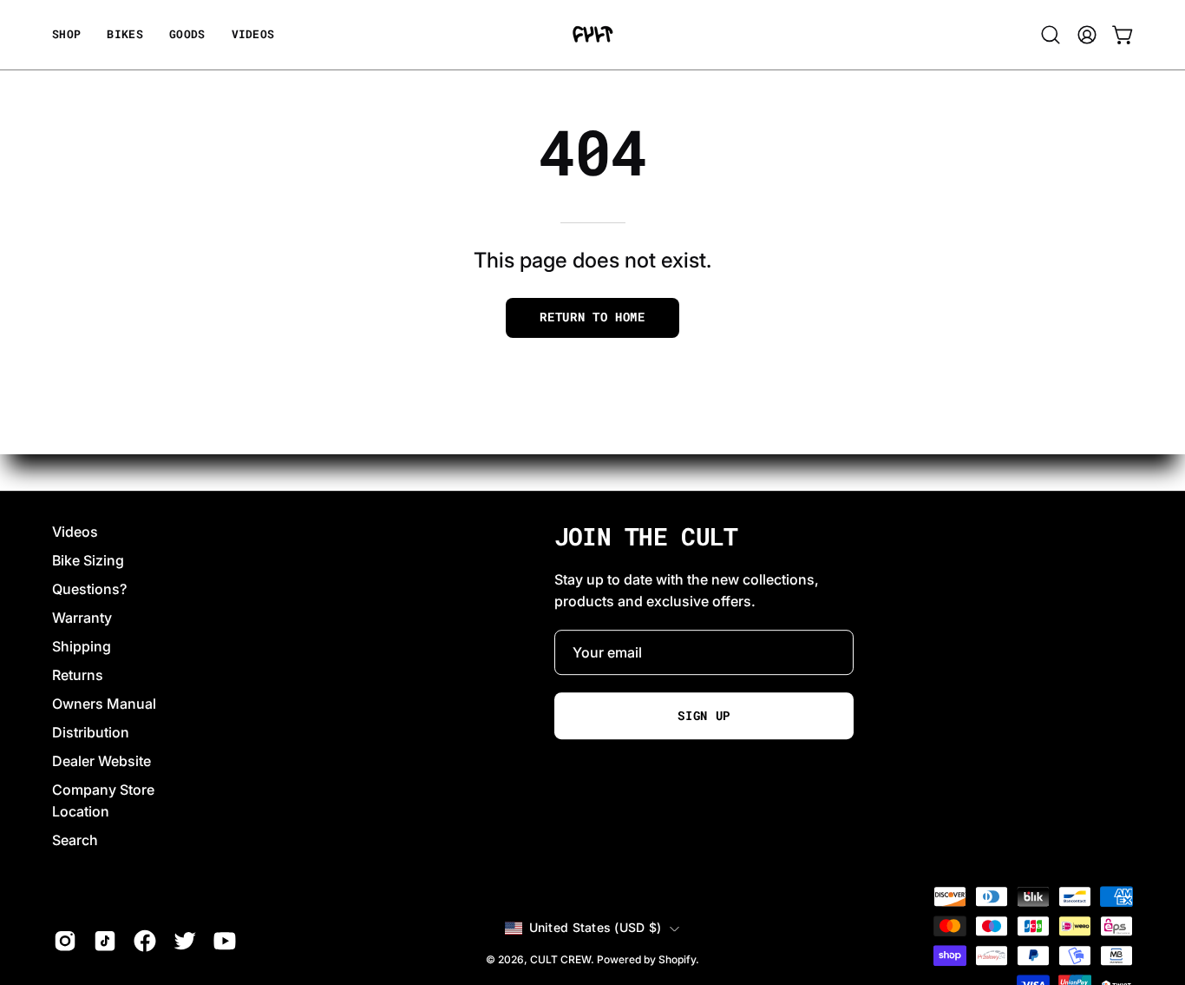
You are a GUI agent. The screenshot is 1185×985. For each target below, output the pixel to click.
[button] (187, 34)
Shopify (677, 959)
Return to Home (592, 317)
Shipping (81, 646)
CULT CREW (560, 959)
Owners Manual (104, 703)
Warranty (82, 617)
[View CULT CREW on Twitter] (185, 941)
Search (75, 840)
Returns (77, 675)
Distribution (90, 732)
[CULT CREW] (592, 34)
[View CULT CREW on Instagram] (65, 941)
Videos (75, 531)
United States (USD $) (595, 928)
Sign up (704, 716)
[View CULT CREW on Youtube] (225, 941)
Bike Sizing (88, 560)
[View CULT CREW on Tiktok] (105, 941)
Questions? (89, 589)
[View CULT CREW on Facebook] (145, 941)
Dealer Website (101, 761)
